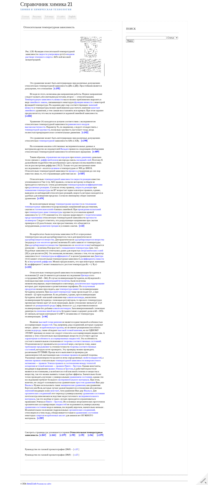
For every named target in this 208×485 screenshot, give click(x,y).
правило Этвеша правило (51, 363)
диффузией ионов (49, 160)
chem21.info (31, 484)
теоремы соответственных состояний (82, 341)
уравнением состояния (80, 377)
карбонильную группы (52, 327)
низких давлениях (83, 157)
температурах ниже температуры (45, 212)
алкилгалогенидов (62, 308)
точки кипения (55, 322)
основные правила (69, 355)
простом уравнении (85, 382)
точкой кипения (74, 330)
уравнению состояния (94, 393)
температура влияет (69, 289)
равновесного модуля (78, 124)
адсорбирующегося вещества (39, 239)
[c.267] (42, 435)
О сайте (61, 16)
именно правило (33, 360)
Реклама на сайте (43, 484)
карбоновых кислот (55, 415)
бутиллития (64, 280)
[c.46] (45, 316)
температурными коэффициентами (85, 184)
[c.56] (90, 435)
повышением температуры (75, 247)
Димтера (99, 256)
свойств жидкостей (92, 357)
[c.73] (81, 435)
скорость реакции (84, 187)
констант (54, 390)
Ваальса (29, 385)
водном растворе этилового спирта (49, 55)
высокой (43, 322)
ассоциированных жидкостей (65, 338)
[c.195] (56, 88)
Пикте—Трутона (54, 401)
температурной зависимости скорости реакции (67, 179)
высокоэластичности (35, 127)
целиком (55, 168)
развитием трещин (49, 225)
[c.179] (63, 435)
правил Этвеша (55, 368)
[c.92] (72, 435)
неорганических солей (92, 250)
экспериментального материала (73, 379)
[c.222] (28, 116)
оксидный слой (83, 160)
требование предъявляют (37, 346)
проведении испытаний (89, 209)
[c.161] (52, 435)
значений (29, 390)
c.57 (76, 449)
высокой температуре (60, 291)
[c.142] (85, 132)
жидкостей (47, 324)
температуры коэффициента (55, 256)
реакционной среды (45, 305)
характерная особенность (37, 338)
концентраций (51, 280)
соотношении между (75, 363)
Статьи (25, 16)
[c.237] (40, 418)
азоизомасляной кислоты (48, 311)
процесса (73, 171)
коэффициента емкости (92, 258)
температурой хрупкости (37, 129)
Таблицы (49, 16)
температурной (47, 140)
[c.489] (95, 151)
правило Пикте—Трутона (68, 366)
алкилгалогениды (75, 297)
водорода (36, 330)
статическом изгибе (44, 209)
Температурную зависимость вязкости (44, 99)
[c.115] (28, 267)
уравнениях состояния (87, 412)
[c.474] (40, 198)
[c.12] (82, 225)
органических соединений (38, 393)
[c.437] (81, 173)
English (72, 16)
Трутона (69, 368)
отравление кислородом (58, 157)
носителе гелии (82, 245)
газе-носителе (43, 242)
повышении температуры (37, 190)
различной (63, 344)
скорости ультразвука (49, 54)
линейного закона (38, 102)
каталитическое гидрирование (89, 283)
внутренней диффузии (41, 261)
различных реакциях (39, 187)
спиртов (40, 415)
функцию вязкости (83, 102)
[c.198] (84, 140)
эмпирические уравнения (73, 385)
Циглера (85, 275)
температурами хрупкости (69, 204)
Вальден (64, 149)
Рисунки (37, 16)
